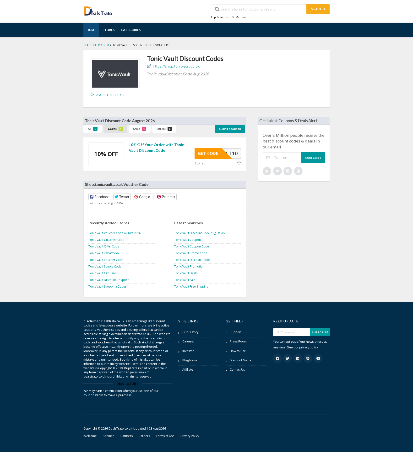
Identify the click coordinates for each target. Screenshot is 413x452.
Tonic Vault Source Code (104, 266)
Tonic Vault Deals (185, 273)
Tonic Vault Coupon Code (191, 246)
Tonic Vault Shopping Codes (107, 286)
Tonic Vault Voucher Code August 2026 (114, 233)
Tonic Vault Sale (184, 280)
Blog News (189, 360)
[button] (99, 197)
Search (318, 9)
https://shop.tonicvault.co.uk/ (176, 66)
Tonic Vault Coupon (187, 240)
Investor (188, 351)
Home (91, 30)
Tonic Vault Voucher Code (105, 260)
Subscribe (313, 157)
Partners (126, 436)
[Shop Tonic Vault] (115, 73)
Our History (190, 332)
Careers (188, 341)
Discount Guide (240, 360)
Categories (131, 30)
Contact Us (237, 370)
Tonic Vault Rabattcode (104, 253)
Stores (109, 30)
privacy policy (308, 347)
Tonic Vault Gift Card (102, 273)
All (92, 129)
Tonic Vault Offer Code (103, 246)
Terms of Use (165, 436)
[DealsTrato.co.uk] (98, 10)
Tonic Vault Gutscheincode (106, 240)
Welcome (90, 436)
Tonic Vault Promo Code (190, 253)
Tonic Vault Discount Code (192, 260)
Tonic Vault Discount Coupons (108, 280)
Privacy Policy (189, 436)
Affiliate (187, 370)
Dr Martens (239, 17)
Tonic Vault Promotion (189, 266)
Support (235, 332)
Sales (139, 129)
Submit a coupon (230, 129)
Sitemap (108, 436)
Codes (114, 129)
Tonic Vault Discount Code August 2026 (200, 233)
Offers (163, 129)
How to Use (238, 351)
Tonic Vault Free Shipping (191, 286)
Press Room (238, 341)
